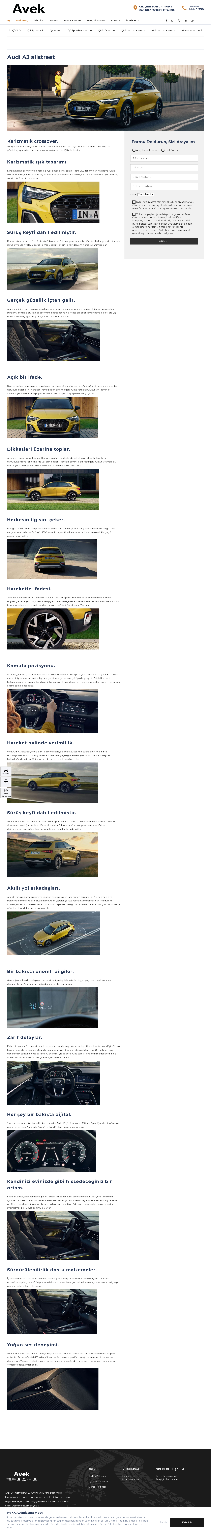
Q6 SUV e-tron (106, 30)
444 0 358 (196, 9)
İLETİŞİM (131, 20)
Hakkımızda (128, 1476)
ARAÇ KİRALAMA (96, 20)
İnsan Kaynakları (131, 1479)
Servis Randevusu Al (167, 1476)
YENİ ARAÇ (22, 20)
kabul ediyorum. (166, 233)
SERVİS (54, 20)
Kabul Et (187, 1522)
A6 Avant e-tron (190, 30)
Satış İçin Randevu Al (167, 1479)
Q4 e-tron (55, 30)
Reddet (164, 1522)
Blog (114, 20)
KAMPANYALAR (72, 20)
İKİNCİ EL (39, 20)
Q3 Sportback (35, 30)
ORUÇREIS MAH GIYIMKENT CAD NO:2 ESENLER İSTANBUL (157, 8)
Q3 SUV (16, 30)
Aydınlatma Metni (98, 1481)
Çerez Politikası (97, 1486)
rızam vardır (185, 208)
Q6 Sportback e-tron (133, 30)
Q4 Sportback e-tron (80, 30)
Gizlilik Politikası (97, 1476)
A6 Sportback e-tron (163, 30)
